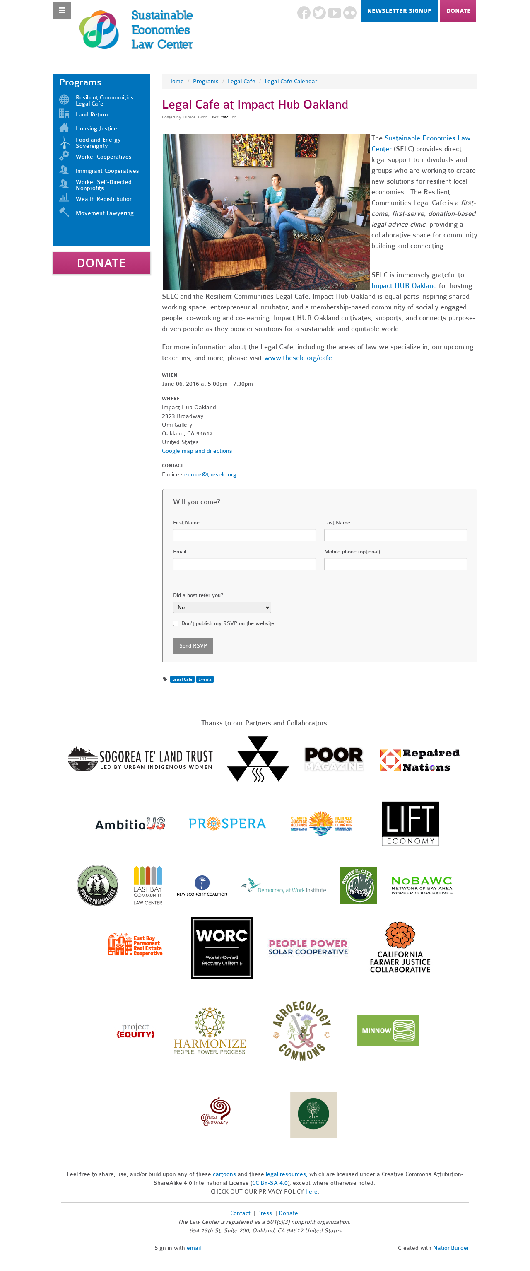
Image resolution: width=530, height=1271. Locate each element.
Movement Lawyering (105, 213)
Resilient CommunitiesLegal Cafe (105, 100)
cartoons (224, 1174)
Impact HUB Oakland (404, 285)
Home (176, 81)
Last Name (337, 523)
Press (265, 1213)
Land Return (92, 114)
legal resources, (287, 1174)
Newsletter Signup (399, 10)
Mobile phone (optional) (352, 552)
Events (205, 679)
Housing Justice (96, 128)
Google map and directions (197, 450)
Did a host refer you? (198, 595)
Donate (458, 10)
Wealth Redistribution (104, 199)
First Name (186, 523)
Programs (206, 81)
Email (179, 552)
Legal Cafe (241, 81)
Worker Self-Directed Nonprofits (104, 185)
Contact (240, 1213)
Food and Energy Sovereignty (98, 143)
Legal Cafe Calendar (291, 81)
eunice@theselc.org (210, 474)
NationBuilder (451, 1248)
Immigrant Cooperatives (107, 170)
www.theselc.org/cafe (298, 357)
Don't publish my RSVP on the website (227, 623)
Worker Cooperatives (104, 156)
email (194, 1248)
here (312, 1191)
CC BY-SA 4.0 (270, 1182)
